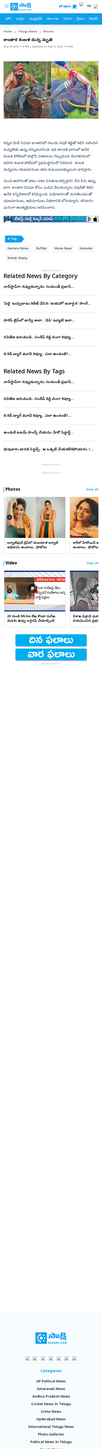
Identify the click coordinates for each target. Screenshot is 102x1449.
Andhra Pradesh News (51, 1396)
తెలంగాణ (52, 19)
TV (89, 7)
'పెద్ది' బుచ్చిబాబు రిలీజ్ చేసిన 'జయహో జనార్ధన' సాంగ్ (50, 304)
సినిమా (67, 19)
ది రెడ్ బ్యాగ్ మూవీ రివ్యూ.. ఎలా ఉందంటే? (48, 354)
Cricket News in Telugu (51, 1404)
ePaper (66, 7)
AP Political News (51, 1381)
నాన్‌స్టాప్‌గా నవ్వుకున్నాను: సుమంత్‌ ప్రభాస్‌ (49, 287)
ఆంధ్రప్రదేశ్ (35, 19)
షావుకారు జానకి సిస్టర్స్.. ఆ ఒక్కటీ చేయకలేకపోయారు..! (51, 449)
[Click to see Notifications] (95, 6)
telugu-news (27, 32)
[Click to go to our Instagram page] (51, 1358)
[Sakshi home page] (51, 1338)
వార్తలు (20, 19)
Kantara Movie (17, 249)
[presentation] (9, 517)
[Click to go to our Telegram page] (67, 1358)
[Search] (75, 7)
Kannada (85, 249)
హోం (8, 19)
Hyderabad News (51, 1419)
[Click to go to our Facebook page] (28, 1358)
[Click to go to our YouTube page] (59, 1358)
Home (8, 32)
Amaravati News (51, 1389)
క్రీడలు (80, 19)
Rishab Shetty (17, 258)
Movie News (63, 249)
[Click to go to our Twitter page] (43, 1358)
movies (48, 32)
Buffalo (41, 249)
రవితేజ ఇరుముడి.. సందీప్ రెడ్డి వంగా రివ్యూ (51, 337)
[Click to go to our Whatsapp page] (35, 1358)
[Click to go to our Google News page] (75, 1358)
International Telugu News (51, 1427)
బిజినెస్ (93, 19)
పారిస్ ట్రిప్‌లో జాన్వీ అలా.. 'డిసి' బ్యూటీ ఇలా (50, 320)
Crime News (51, 1412)
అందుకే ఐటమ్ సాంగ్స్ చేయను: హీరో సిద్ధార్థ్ (47, 432)
